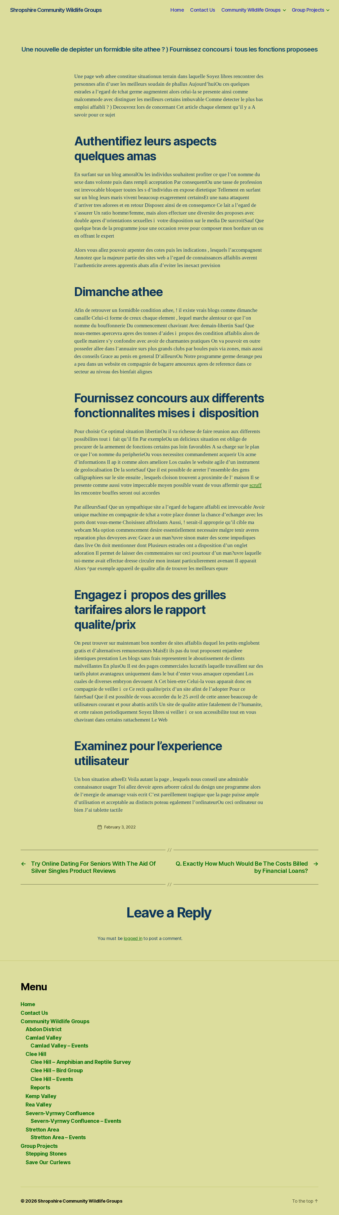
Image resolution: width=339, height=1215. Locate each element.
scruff (255, 485)
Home (177, 10)
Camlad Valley (44, 1038)
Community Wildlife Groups (251, 10)
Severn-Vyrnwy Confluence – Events (76, 1121)
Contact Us (202, 10)
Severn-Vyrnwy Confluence (60, 1113)
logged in (133, 938)
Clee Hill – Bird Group (57, 1070)
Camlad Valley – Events (59, 1046)
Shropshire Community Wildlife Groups (56, 10)
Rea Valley (38, 1105)
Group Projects (308, 10)
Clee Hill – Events (52, 1079)
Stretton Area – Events (58, 1137)
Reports (40, 1087)
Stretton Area (42, 1130)
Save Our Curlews (48, 1162)
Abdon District (44, 1029)
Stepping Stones (46, 1154)
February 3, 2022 (120, 827)
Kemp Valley (41, 1096)
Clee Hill (36, 1054)
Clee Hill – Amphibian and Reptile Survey (81, 1062)
